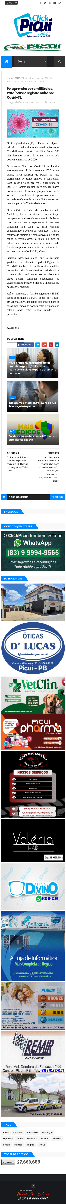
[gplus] (59, 3)
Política (18, 1144)
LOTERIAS (32, 1138)
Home (10, 78)
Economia (32, 1132)
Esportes (8, 1138)
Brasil (6, 1132)
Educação (47, 1132)
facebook (57, 497)
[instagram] (54, 3)
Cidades (18, 1132)
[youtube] (50, 3)
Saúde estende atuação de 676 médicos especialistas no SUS (33, 437)
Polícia (6, 1144)
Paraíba (57, 1138)
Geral (20, 1138)
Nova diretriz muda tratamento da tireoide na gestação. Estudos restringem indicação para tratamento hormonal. (32, 368)
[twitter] (45, 3)
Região (30, 1144)
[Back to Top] (33, 1186)
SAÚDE (18, 78)
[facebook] (40, 3)
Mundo (45, 1138)
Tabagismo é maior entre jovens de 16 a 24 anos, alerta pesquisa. (32, 404)
